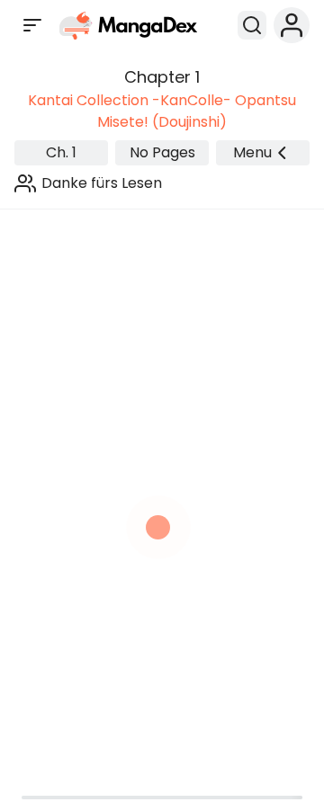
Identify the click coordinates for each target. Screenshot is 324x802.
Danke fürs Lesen (101, 183)
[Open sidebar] (32, 25)
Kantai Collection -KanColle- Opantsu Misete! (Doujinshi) (162, 111)
